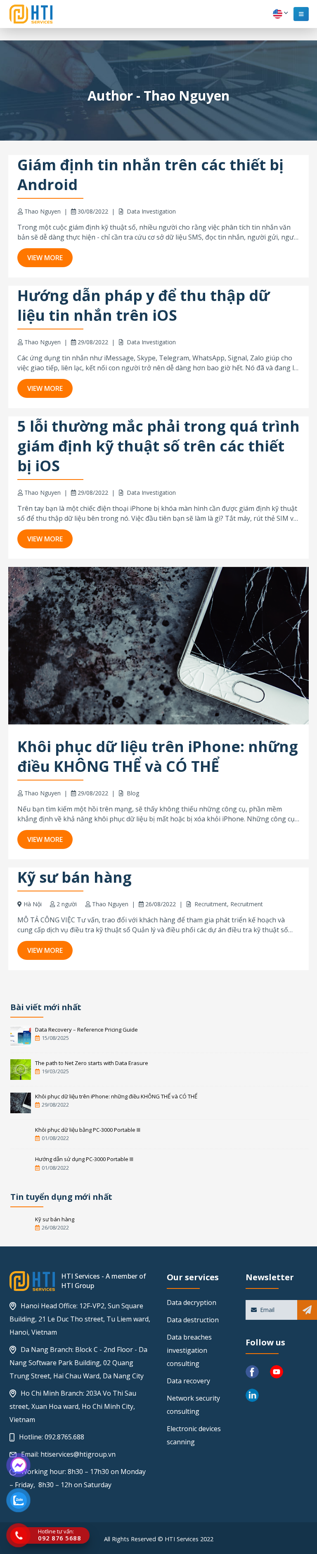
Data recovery (188, 1380)
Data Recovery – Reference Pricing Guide (86, 1029)
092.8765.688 (64, 1436)
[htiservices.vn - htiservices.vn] (31, 14)
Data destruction (193, 1319)
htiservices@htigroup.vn (78, 1454)
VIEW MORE (45, 257)
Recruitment (210, 904)
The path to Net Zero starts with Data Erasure (91, 1063)
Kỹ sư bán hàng (74, 877)
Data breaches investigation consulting (189, 1350)
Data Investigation (151, 211)
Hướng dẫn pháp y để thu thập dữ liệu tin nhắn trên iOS (143, 305)
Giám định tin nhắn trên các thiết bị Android (150, 175)
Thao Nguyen (42, 211)
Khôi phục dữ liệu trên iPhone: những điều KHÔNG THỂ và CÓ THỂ (157, 756)
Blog (133, 793)
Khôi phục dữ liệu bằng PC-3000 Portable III (87, 1129)
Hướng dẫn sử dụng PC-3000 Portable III (84, 1159)
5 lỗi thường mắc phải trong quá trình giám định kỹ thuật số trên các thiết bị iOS (158, 446)
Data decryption (191, 1302)
